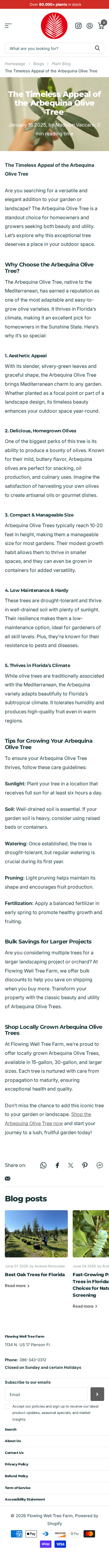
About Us (13, 1441)
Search (11, 1429)
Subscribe (97, 1394)
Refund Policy (16, 1476)
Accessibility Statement (25, 1499)
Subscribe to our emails (28, 1382)
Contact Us (14, 1453)
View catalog (8, 25)
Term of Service (18, 1488)
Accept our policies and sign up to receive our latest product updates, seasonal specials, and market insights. (55, 1413)
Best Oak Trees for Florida (36, 1253)
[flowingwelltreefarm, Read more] (78, 25)
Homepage (15, 63)
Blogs (38, 63)
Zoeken (97, 48)
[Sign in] (89, 25)
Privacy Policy (16, 1464)
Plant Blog (61, 63)
